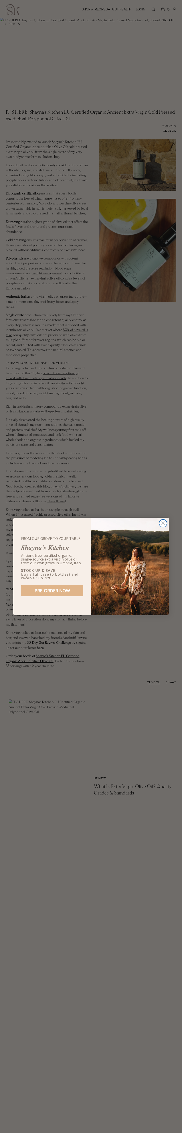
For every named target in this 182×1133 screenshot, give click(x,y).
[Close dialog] (163, 523)
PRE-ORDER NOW (52, 591)
